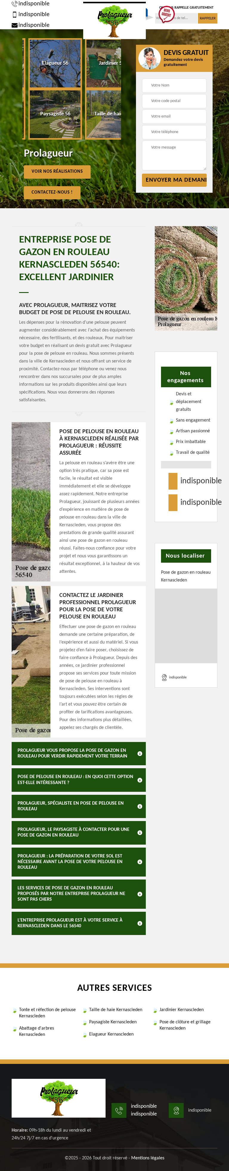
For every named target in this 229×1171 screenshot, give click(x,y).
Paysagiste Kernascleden (113, 1022)
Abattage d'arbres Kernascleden (36, 1031)
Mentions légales (147, 1158)
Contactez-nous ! (52, 192)
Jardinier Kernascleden (182, 1010)
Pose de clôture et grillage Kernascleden (185, 1025)
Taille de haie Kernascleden (115, 1010)
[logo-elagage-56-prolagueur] (114, 20)
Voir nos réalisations (57, 171)
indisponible (33, 4)
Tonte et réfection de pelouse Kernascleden (47, 1013)
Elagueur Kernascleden (111, 1034)
